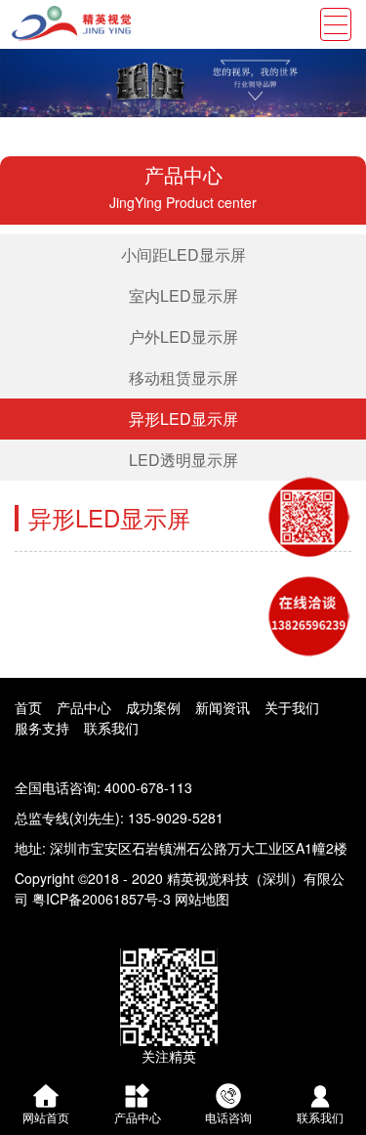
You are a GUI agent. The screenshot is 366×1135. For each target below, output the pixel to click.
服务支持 (42, 727)
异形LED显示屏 (183, 418)
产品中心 (84, 707)
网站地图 (202, 898)
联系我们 (111, 727)
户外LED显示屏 (183, 336)
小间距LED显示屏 (183, 254)
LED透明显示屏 (183, 459)
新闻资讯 (222, 707)
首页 (28, 707)
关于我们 (291, 707)
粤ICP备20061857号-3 (101, 898)
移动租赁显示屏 (183, 377)
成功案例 (153, 707)
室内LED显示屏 (183, 295)
